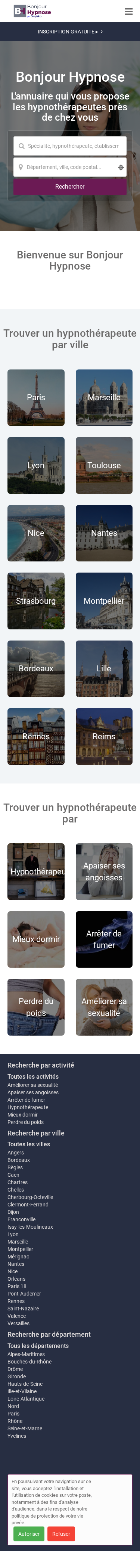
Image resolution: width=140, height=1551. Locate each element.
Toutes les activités (33, 1076)
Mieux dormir (22, 1115)
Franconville (21, 1219)
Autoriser (29, 1534)
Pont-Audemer (24, 1294)
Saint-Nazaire (23, 1308)
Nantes (15, 1264)
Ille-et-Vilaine (22, 1391)
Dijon (13, 1212)
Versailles (18, 1323)
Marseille (17, 1242)
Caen (13, 1175)
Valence (16, 1316)
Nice (12, 1271)
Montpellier (20, 1249)
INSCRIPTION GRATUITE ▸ (68, 32)
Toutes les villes (28, 1144)
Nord (13, 1406)
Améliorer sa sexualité (32, 1085)
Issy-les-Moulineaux (30, 1227)
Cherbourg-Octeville (30, 1197)
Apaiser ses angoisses (33, 1092)
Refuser (61, 1534)
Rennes (16, 1301)
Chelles (15, 1190)
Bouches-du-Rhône (29, 1362)
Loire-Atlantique (25, 1399)
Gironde (16, 1376)
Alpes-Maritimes (26, 1354)
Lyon (13, 1234)
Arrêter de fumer (26, 1100)
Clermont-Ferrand (28, 1205)
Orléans (16, 1279)
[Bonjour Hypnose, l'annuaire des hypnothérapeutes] (32, 11)
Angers (15, 1153)
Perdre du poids (25, 1122)
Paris (13, 1414)
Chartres (17, 1182)
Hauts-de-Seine (25, 1384)
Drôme (15, 1369)
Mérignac (18, 1257)
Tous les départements (38, 1345)
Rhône (14, 1421)
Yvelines (16, 1436)
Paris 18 (17, 1286)
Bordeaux (18, 1160)
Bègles (15, 1167)
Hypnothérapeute (27, 1107)
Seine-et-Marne (24, 1428)
